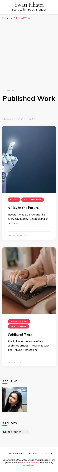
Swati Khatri (29, 4)
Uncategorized (18, 326)
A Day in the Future (23, 207)
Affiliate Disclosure (41, 453)
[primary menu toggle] (4, 7)
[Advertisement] (29, 59)
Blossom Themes (30, 462)
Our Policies (17, 453)
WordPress (28, 465)
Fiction (14, 199)
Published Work (32, 199)
